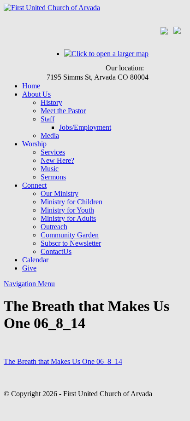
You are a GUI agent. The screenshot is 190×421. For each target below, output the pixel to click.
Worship (34, 144)
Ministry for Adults (68, 218)
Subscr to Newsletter (71, 243)
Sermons (53, 177)
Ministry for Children (71, 202)
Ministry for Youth (67, 210)
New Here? (57, 160)
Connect (34, 185)
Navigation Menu (29, 284)
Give (29, 268)
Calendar (35, 260)
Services (53, 152)
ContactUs (56, 251)
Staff (47, 119)
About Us (36, 94)
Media (50, 135)
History (51, 102)
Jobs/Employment (85, 127)
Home (31, 86)
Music (50, 169)
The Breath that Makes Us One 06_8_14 (63, 361)
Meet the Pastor (63, 111)
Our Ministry (59, 193)
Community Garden (70, 235)
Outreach (54, 227)
